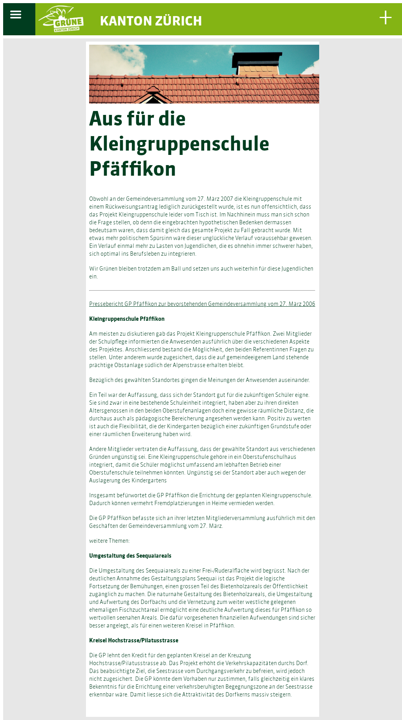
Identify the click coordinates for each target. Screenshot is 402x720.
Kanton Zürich (151, 22)
